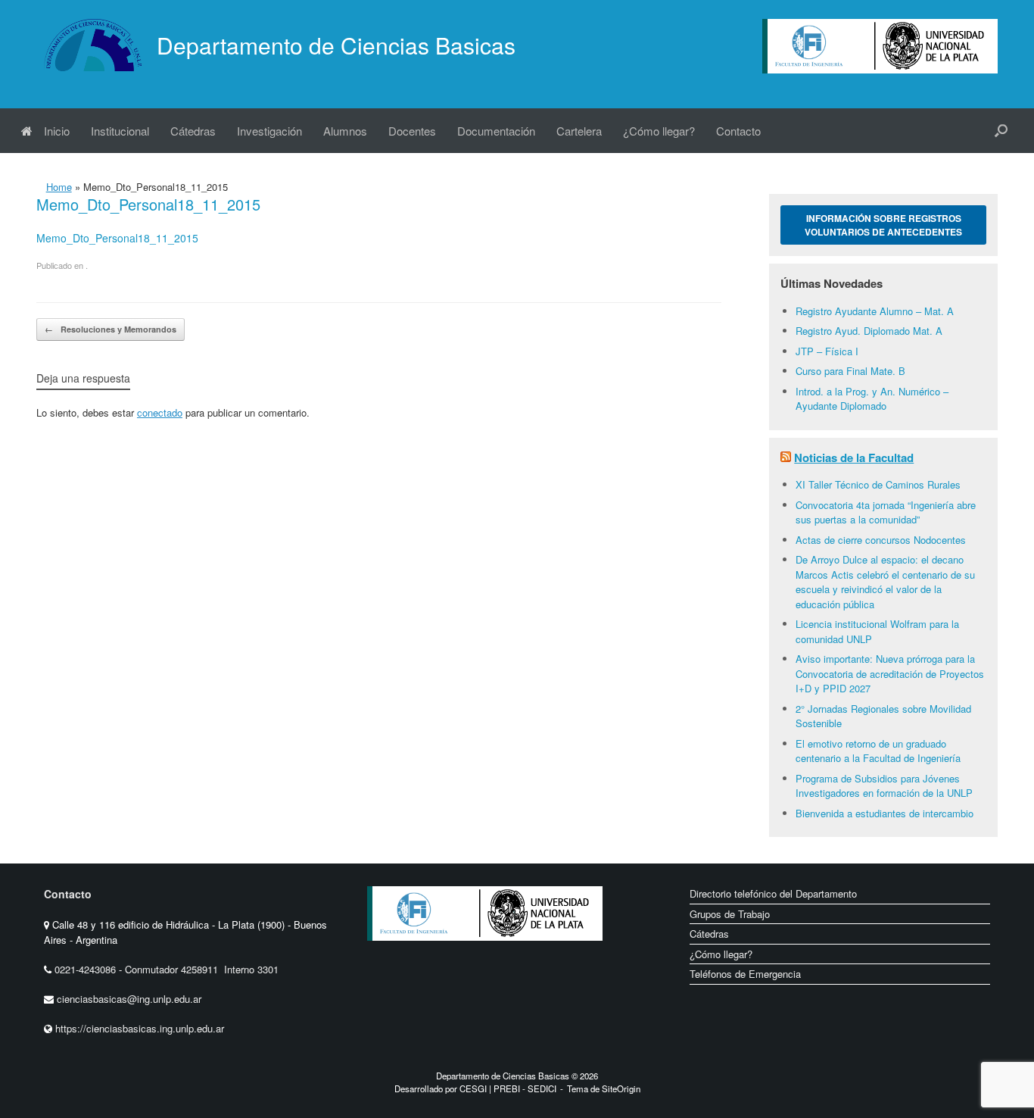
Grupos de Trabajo (730, 914)
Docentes (412, 131)
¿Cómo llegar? (659, 131)
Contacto (738, 131)
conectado (159, 412)
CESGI (474, 1088)
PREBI (507, 1088)
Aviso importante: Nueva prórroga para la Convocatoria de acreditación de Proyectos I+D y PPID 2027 (890, 673)
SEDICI (542, 1088)
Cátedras (193, 131)
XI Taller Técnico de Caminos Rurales (878, 484)
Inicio (57, 131)
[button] (1001, 130)
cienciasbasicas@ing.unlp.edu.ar (129, 999)
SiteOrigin (621, 1088)
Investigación (269, 131)
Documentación (496, 131)
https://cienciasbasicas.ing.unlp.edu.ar (139, 1028)
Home (59, 187)
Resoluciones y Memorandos (110, 329)
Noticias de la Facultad (854, 457)
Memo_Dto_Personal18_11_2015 (117, 237)
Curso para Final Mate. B (850, 371)
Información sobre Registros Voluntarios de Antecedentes (883, 225)
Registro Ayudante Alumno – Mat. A (875, 311)
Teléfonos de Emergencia (745, 974)
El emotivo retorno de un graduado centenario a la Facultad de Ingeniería (878, 751)
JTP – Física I (827, 351)
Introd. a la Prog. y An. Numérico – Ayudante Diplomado (872, 399)
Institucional (120, 131)
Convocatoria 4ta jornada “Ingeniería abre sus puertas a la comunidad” (886, 512)
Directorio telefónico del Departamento (773, 893)
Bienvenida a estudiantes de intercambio (884, 813)
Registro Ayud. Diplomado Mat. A (869, 330)
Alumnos (345, 131)
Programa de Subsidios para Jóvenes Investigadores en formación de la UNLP (884, 786)
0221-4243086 (87, 969)
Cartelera (579, 131)
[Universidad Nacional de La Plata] (533, 952)
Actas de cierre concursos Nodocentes (881, 539)
